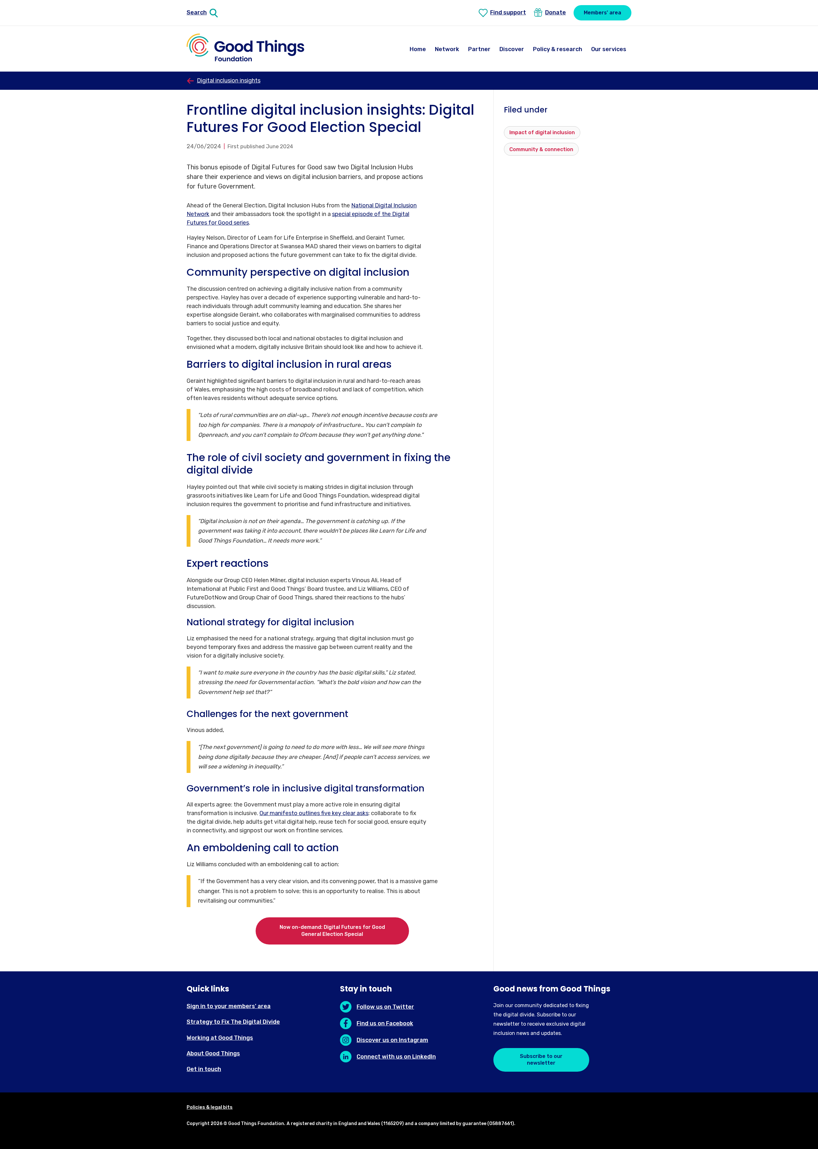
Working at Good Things (220, 1037)
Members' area (602, 13)
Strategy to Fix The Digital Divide (233, 1021)
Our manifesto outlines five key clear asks (313, 813)
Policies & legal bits (210, 1107)
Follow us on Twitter (385, 1006)
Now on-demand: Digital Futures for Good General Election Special (332, 930)
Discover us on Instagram (392, 1040)
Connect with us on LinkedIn (396, 1056)
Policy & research (557, 49)
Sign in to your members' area (229, 1006)
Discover (511, 49)
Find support (508, 12)
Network (447, 49)
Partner (479, 49)
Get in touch (204, 1069)
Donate (555, 12)
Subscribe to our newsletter (541, 1059)
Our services (608, 49)
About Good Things (213, 1053)
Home (418, 49)
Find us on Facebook (385, 1023)
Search (197, 12)
